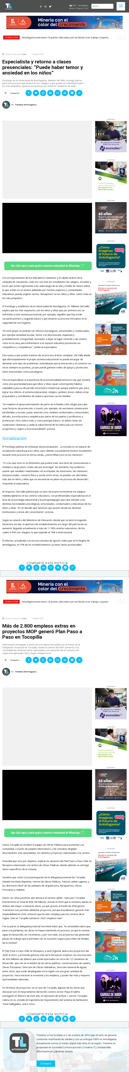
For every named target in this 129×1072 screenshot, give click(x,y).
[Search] (110, 6)
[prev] (119, 37)
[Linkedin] (50, 93)
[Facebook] (40, 6)
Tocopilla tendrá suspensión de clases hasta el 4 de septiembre (57, 37)
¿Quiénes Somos (63, 1051)
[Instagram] (45, 6)
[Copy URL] (79, 93)
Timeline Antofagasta (25, 105)
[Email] (57, 93)
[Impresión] (65, 93)
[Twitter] (50, 6)
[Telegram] (72, 93)
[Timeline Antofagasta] (6, 105)
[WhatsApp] (43, 93)
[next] (124, 37)
